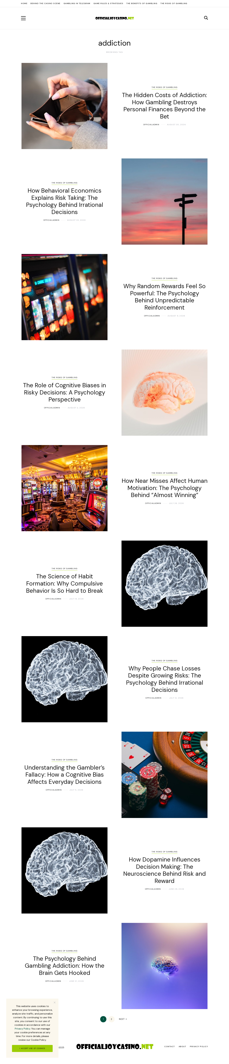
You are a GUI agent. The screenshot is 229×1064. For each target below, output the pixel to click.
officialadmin (151, 124)
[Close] (54, 1002)
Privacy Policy (22, 1028)
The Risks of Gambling (164, 87)
